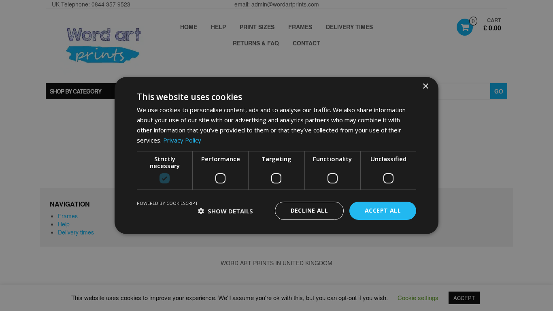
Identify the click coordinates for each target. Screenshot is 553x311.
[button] (225, 211)
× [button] (425, 86)
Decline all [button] (309, 210)
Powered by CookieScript (167, 203)
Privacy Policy (182, 140)
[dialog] (276, 155)
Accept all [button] (383, 210)
